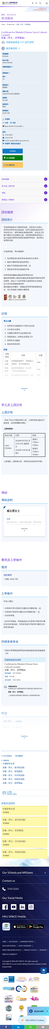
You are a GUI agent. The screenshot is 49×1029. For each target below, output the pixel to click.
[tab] (24, 212)
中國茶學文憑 (8, 763)
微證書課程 (11, 48)
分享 (6, 123)
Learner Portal (27, 942)
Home (3, 24)
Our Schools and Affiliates (17, 872)
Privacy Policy (30, 950)
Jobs (4, 942)
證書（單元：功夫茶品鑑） (14, 775)
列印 (14, 123)
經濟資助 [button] (6, 73)
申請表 (7, 119)
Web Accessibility (9, 954)
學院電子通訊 (12, 793)
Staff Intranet (25, 946)
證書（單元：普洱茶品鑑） (14, 767)
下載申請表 (18, 727)
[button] (40, 3)
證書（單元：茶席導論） (13, 783)
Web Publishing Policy (12, 950)
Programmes (11, 24)
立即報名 (12, 151)
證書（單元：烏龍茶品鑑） (14, 779)
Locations (13, 942)
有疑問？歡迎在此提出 (13, 143)
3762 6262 (13, 889)
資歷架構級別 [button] (7, 67)
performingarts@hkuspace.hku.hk (17, 140)
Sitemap (43, 950)
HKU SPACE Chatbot (35, 1020)
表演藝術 (7, 18)
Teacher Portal (9, 946)
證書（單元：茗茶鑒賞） (13, 771)
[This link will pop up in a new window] (20, 926)
